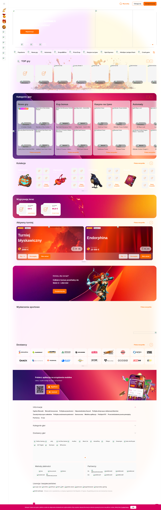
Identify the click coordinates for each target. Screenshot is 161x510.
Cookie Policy (125, 507)
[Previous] (147, 61)
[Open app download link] (40, 389)
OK (133, 507)
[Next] (151, 61)
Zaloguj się (137, 4)
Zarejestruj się (150, 4)
